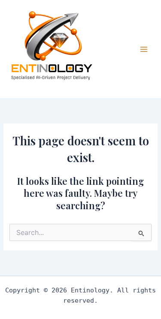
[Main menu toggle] (143, 48)
